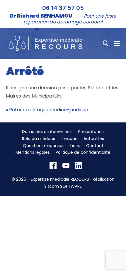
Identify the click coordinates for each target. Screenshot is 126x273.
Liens (75, 146)
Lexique (70, 138)
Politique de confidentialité (83, 152)
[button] (106, 43)
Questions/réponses (43, 146)
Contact (94, 146)
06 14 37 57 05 (63, 8)
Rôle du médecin (39, 138)
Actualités (94, 138)
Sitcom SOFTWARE (63, 186)
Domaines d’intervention (47, 131)
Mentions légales (33, 152)
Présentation (91, 131)
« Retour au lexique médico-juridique (47, 109)
